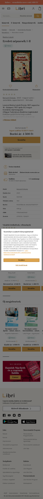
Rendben (21, 260)
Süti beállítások (21, 265)
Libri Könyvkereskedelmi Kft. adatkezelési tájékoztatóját (17, 252)
